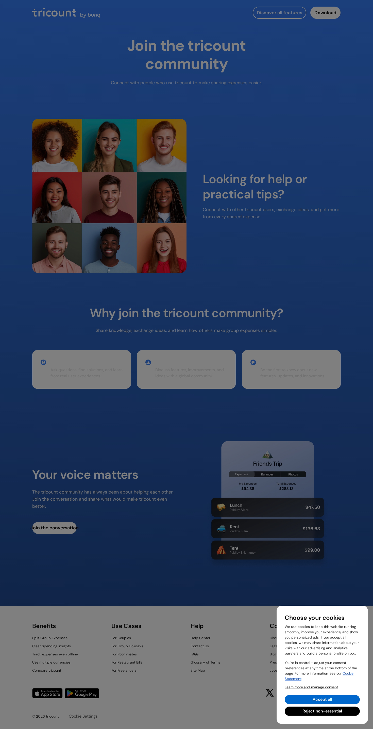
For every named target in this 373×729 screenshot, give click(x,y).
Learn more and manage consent (311, 687)
